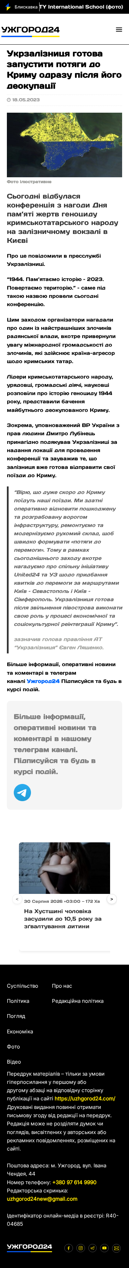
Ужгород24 (43, 681)
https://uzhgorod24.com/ (85, 1098)
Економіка (20, 1031)
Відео (14, 1061)
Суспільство (22, 986)
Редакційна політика (78, 1001)
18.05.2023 (26, 100)
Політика (18, 1001)
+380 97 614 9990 (74, 1182)
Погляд (16, 1016)
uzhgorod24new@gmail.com (42, 1199)
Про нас (62, 986)
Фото (13, 1046)
